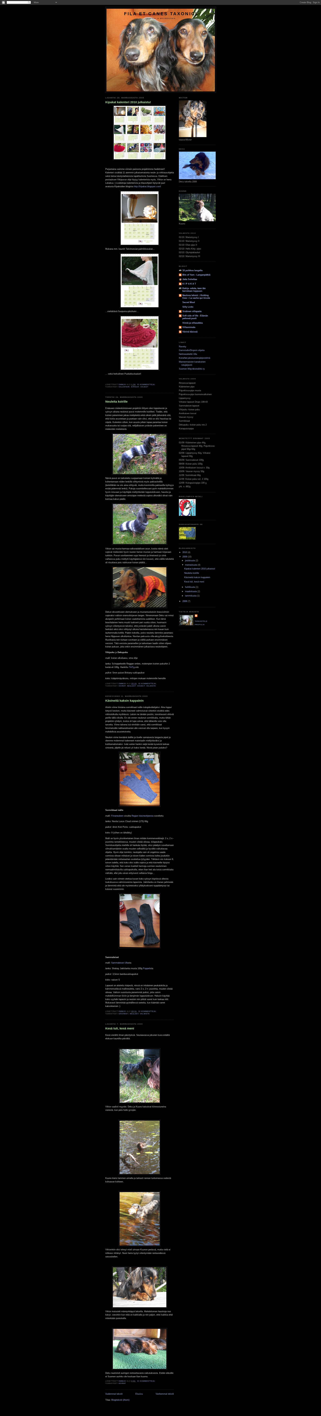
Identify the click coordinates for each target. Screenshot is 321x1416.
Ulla (126, 962)
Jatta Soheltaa (189, 279)
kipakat (135, 387)
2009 (185, 556)
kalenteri (124, 387)
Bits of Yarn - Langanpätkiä (196, 275)
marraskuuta (191, 565)
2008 (185, 601)
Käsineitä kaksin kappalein (124, 700)
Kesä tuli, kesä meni (119, 1028)
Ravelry (182, 346)
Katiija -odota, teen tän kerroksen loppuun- (194, 289)
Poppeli (146, 968)
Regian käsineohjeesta (142, 816)
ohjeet (144, 387)
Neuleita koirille (116, 401)
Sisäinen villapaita (191, 311)
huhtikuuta (190, 587)
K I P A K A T (189, 284)
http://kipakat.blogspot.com (147, 186)
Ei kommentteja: (146, 384)
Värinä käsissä (189, 331)
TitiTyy (132, 667)
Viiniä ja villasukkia (192, 323)
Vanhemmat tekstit (165, 1394)
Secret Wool (188, 302)
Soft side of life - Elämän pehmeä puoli (195, 317)
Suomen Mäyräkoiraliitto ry (192, 369)
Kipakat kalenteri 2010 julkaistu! (128, 102)
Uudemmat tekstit (114, 1394)
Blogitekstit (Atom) (120, 1400)
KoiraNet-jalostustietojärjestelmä (194, 358)
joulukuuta (190, 560)
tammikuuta (191, 595)
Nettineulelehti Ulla (188, 354)
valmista (151, 686)
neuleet (131, 686)
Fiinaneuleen (117, 816)
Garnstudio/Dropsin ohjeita (191, 350)
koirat (122, 686)
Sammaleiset (117, 962)
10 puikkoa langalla (192, 270)
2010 (185, 552)
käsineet (123, 1014)
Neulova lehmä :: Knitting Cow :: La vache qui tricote (196, 296)
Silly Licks (187, 307)
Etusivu (139, 1394)
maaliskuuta (191, 591)
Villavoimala (188, 327)
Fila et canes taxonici (160, 13)
